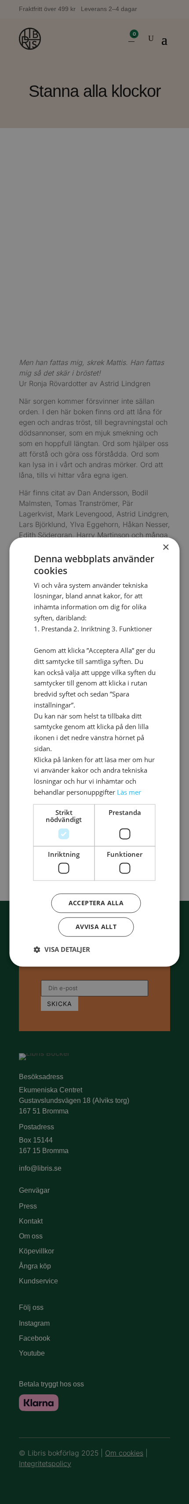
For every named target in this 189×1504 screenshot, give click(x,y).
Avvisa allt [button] (96, 927)
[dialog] (94, 752)
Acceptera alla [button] (96, 903)
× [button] (165, 547)
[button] (62, 950)
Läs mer (129, 792)
